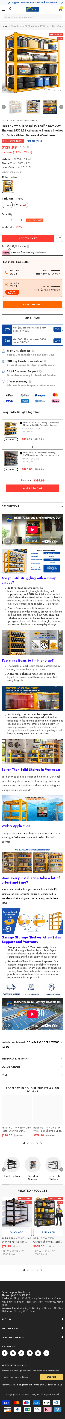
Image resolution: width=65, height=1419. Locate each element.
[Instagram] (13, 1353)
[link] (59, 238)
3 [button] (32, 1143)
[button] (54, 90)
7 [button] (52, 1184)
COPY (57, 329)
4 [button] (37, 1143)
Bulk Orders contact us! (51, 1384)
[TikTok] (30, 1353)
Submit (52, 1377)
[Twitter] (46, 1353)
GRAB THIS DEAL (32, 304)
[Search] (5, 17)
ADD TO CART (27, 238)
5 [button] (41, 1143)
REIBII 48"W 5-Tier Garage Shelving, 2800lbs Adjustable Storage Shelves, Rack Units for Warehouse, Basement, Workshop (42, 453)
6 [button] (44, 1184)
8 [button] (59, 1184)
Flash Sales (16, 26)
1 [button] (24, 1143)
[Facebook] (5, 1353)
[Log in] (10, 9)
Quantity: (7, 214)
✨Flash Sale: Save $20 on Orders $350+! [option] (32, 2)
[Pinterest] (21, 1353)
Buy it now (33, 318)
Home (4, 26)
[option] (32, 62)
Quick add (17, 1232)
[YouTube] (38, 1353)
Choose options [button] (11, 439)
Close (62, 2)
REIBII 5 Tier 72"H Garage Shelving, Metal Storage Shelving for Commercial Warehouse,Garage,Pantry (48, 1240)
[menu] (3, 9)
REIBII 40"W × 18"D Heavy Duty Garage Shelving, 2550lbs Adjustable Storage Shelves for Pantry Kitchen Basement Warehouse (41, 423)
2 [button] (28, 1143)
